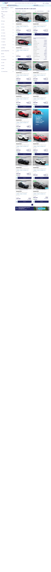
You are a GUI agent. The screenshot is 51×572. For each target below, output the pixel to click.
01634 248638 (47, 3)
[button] (11, 7)
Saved (43, 3)
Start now (37, 124)
